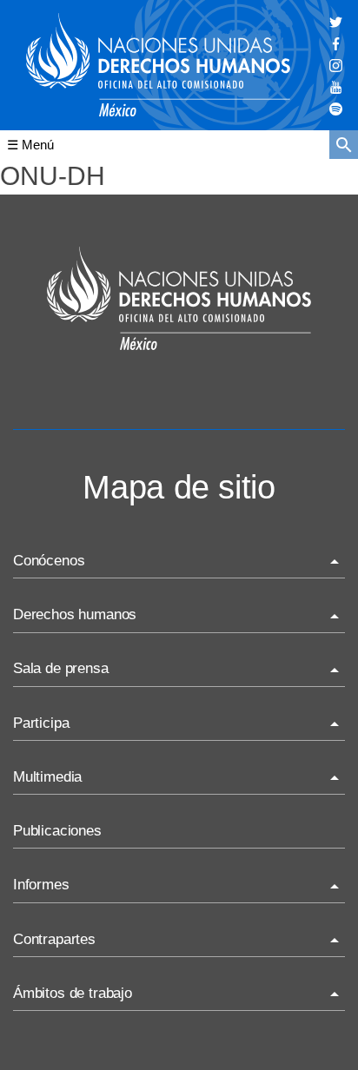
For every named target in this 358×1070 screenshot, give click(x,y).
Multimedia (47, 777)
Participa (41, 723)
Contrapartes (54, 939)
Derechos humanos (74, 614)
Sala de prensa (61, 668)
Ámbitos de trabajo (72, 993)
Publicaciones (57, 830)
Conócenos (48, 560)
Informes (41, 884)
